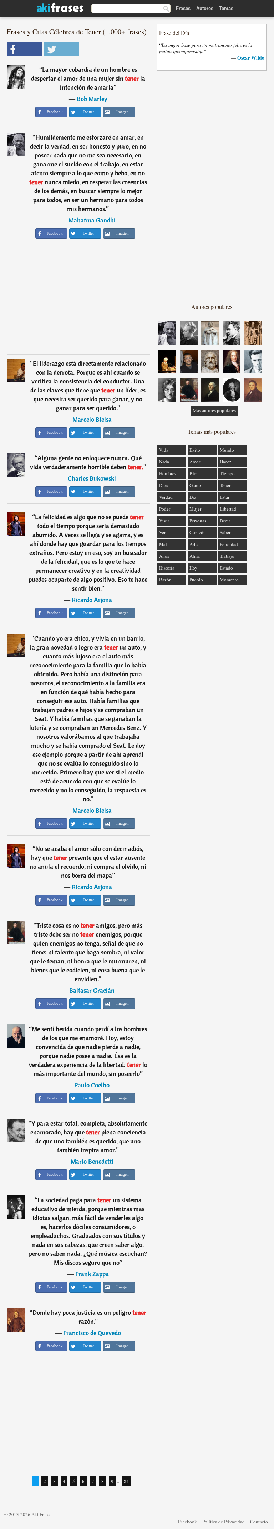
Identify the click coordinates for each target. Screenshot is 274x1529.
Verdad (166, 497)
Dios (163, 485)
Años (164, 556)
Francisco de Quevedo (92, 1333)
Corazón (197, 532)
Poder (164, 509)
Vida (163, 450)
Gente (195, 485)
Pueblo (196, 579)
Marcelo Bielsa (92, 419)
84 (126, 1481)
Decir (225, 520)
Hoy (193, 568)
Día (192, 497)
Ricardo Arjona (92, 600)
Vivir (164, 520)
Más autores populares (214, 410)
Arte (193, 544)
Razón (165, 579)
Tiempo (227, 473)
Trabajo (227, 556)
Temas (226, 8)
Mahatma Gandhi (92, 220)
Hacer (225, 461)
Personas (197, 520)
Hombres (167, 473)
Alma (194, 556)
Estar (224, 497)
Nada (164, 461)
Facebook (187, 1521)
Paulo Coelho (92, 1085)
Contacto (259, 1521)
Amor (194, 461)
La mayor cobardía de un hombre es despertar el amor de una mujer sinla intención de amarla (88, 78)
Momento (229, 579)
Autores (204, 8)
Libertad (228, 509)
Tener (225, 485)
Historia (166, 568)
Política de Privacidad (223, 1521)
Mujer (195, 509)
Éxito (194, 450)
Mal (163, 544)
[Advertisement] (78, 300)
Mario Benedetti (92, 1161)
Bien (194, 473)
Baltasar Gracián (92, 990)
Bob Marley (92, 99)
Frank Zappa (92, 1274)
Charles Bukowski (92, 478)
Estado (226, 568)
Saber (225, 532)
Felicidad (229, 544)
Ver (162, 532)
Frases (183, 8)
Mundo (227, 450)
